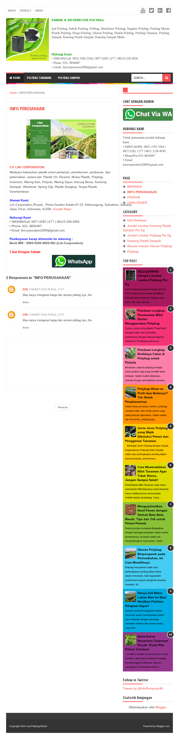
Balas (26, 302)
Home (16, 78)
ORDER (39, 10)
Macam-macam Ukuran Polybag (149, 246)
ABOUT (12, 10)
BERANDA (134, 186)
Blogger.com (163, 726)
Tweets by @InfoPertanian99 (143, 688)
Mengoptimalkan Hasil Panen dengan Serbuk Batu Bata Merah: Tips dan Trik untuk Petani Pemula (146, 515)
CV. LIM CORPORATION (27, 167)
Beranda (63, 407)
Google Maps (62, 209)
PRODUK (133, 197)
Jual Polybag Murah (36, 726)
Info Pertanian (137, 220)
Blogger (161, 707)
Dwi (25, 289)
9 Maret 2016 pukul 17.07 (46, 289)
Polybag (132, 251)
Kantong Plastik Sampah (144, 241)
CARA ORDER (137, 202)
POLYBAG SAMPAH (69, 78)
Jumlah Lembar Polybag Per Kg (149, 235)
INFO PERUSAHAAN (142, 192)
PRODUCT (25, 10)
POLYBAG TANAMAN (39, 78)
